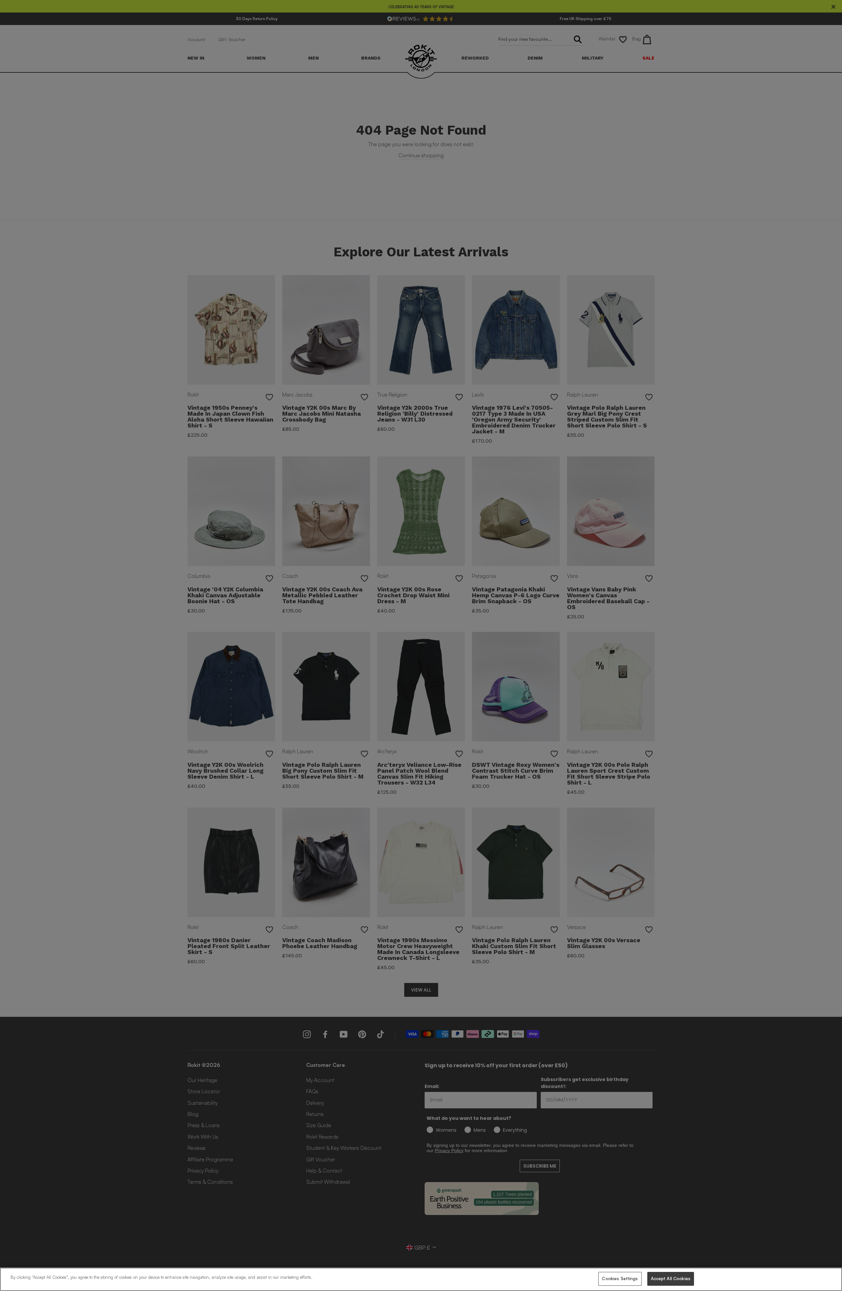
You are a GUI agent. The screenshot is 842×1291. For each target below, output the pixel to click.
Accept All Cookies (670, 1278)
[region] (421, 1279)
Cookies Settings (620, 1278)
